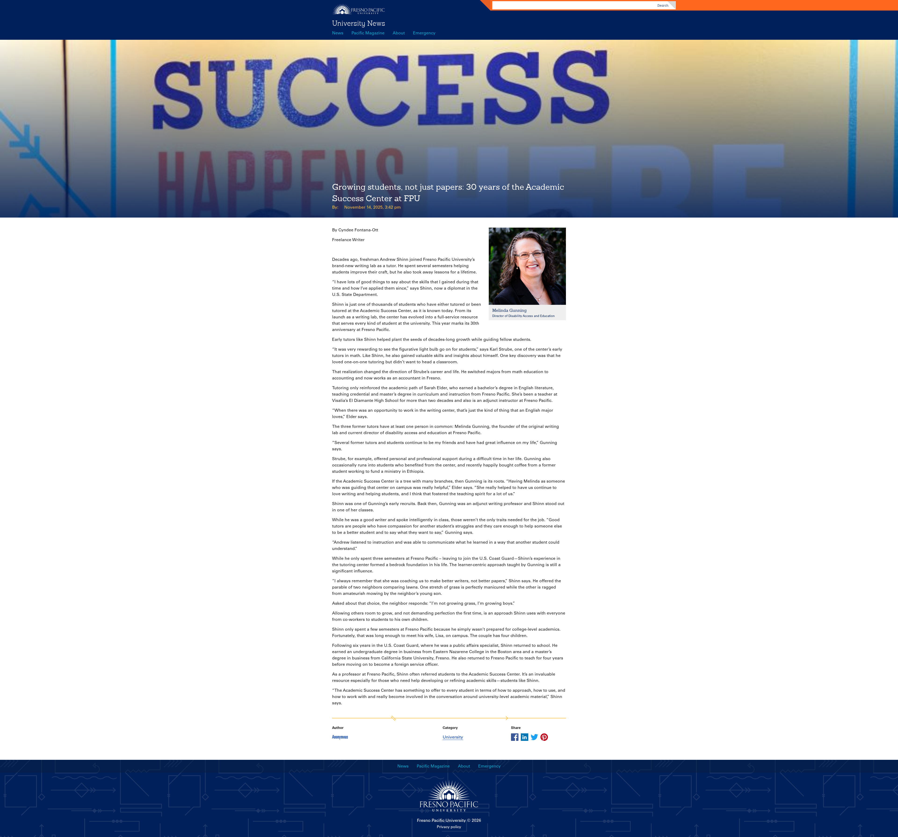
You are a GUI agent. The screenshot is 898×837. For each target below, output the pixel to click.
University (453, 737)
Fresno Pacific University (441, 820)
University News (358, 23)
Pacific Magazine (367, 33)
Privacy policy (449, 826)
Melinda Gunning (509, 310)
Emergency (424, 33)
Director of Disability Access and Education (523, 316)
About (399, 33)
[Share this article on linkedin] (524, 737)
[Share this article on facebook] (514, 737)
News (337, 33)
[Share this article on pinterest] (544, 737)
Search (662, 5)
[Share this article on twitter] (534, 737)
